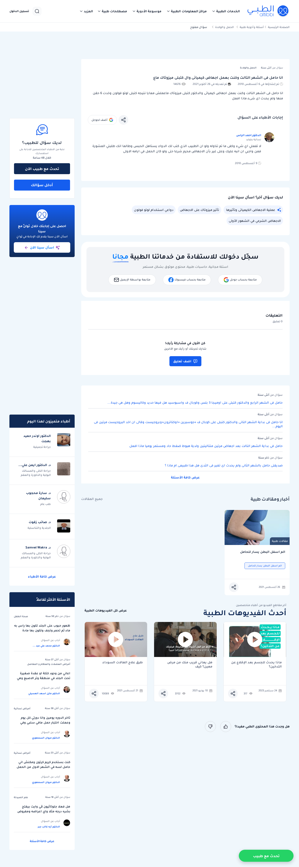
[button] (226, 11)
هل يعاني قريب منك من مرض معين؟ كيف (189, 664)
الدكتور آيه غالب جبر (49, 826)
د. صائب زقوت (40, 522)
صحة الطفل (21, 616)
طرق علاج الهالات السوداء (122, 662)
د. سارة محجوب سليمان (38, 495)
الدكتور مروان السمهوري (46, 738)
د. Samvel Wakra (38, 547)
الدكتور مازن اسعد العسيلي (44, 693)
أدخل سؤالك (42, 185)
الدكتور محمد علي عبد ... (46, 646)
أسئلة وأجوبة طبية (252, 27)
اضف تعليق (182, 361)
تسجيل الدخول (19, 11)
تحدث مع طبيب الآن (42, 169)
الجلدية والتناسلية (39, 528)
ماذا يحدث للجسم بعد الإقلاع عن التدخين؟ (256, 664)
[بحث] (37, 11)
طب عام (45, 504)
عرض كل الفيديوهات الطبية (105, 610)
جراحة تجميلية (42, 447)
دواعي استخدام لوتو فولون (153, 209)
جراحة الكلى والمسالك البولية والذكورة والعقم (36, 473)
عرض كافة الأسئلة (185, 477)
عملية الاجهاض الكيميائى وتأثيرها (250, 209)
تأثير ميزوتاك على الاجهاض (199, 209)
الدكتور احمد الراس (248, 135)
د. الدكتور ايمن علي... (34, 465)
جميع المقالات (92, 499)
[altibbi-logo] (268, 11)
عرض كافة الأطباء (42, 576)
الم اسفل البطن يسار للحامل (262, 551)
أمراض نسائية (22, 708)
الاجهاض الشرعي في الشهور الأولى (255, 220)
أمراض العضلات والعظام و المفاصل (48, 664)
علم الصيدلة (21, 797)
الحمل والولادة (224, 27)
